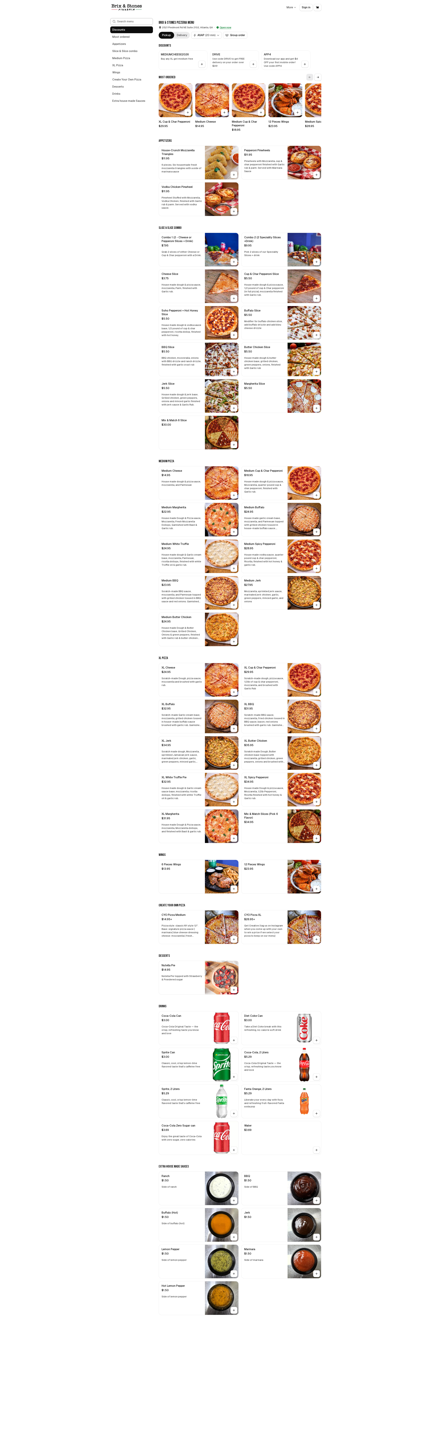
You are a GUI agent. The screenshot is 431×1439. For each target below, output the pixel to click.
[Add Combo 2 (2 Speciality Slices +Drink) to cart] (316, 262)
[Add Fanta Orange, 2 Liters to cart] (316, 1113)
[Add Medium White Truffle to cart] (234, 568)
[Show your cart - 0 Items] (317, 7)
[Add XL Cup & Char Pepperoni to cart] (188, 112)
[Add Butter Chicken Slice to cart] (316, 371)
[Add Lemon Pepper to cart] (234, 1273)
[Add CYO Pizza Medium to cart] (234, 939)
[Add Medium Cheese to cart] (224, 112)
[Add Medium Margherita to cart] (234, 532)
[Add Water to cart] (316, 1150)
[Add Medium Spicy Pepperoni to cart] (316, 568)
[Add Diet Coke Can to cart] (316, 1040)
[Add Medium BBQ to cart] (234, 605)
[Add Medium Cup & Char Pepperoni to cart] (261, 112)
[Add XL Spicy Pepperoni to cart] (316, 802)
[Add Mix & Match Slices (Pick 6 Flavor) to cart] (316, 838)
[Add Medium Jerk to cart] (316, 605)
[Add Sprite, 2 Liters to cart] (234, 1113)
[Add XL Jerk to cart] (234, 765)
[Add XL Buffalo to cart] (234, 728)
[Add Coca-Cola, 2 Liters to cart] (316, 1077)
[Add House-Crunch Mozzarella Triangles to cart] (234, 175)
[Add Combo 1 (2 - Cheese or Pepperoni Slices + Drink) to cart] (234, 262)
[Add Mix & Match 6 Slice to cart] (234, 445)
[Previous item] (309, 77)
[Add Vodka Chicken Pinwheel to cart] (234, 211)
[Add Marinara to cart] (316, 1273)
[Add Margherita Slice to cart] (316, 408)
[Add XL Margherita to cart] (234, 838)
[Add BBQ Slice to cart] (234, 371)
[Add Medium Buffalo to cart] (316, 532)
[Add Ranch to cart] (234, 1200)
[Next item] (317, 77)
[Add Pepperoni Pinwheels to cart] (316, 175)
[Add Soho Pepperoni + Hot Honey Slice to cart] (234, 335)
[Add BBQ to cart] (316, 1200)
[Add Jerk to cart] (316, 1237)
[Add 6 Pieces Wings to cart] (234, 889)
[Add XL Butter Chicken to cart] (316, 765)
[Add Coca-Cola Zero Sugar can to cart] (234, 1150)
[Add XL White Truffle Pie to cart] (234, 802)
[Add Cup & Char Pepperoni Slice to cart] (316, 298)
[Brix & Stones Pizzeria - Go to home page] (126, 7)
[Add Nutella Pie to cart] (234, 990)
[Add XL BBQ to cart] (316, 728)
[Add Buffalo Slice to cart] (316, 335)
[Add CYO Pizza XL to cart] (316, 939)
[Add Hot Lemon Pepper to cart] (234, 1310)
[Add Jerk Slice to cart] (234, 408)
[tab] (166, 35)
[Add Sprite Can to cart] (234, 1077)
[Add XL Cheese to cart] (234, 692)
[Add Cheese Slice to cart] (234, 298)
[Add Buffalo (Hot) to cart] (234, 1237)
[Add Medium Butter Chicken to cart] (234, 641)
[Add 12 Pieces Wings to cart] (297, 112)
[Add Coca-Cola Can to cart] (234, 1040)
